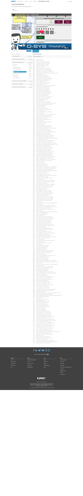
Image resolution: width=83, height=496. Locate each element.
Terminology (15, 64)
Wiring (15, 65)
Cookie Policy (62, 365)
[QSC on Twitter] (39, 350)
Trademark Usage (62, 370)
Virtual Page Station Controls (18, 68)
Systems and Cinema (30, 363)
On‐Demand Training (20, 1)
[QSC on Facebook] (33, 350)
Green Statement (62, 374)
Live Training (26, 1)
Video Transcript (35, 51)
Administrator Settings (17, 67)
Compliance (62, 368)
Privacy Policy (62, 363)
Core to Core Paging (17, 77)
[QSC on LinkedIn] (36, 350)
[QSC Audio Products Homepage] (41, 378)
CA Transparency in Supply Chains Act (66, 367)
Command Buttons (16, 71)
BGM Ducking (16, 76)
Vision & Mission (13, 363)
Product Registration (46, 365)
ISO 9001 (61, 372)
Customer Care (46, 361)
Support (45, 359)
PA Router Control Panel (17, 73)
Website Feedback (30, 367)
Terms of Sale (62, 361)
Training (45, 367)
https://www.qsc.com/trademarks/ (49, 387)
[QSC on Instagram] (46, 350)
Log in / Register (70, 1)
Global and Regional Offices (31, 359)
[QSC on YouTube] (43, 350)
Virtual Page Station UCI (17, 70)
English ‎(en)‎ (34, 1)
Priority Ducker (16, 74)
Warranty (45, 363)
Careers (12, 359)
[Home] (13, 1)
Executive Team (13, 365)
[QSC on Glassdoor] (49, 350)
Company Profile (13, 361)
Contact (31, 1)
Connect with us (29, 365)
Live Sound (28, 361)
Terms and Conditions (63, 359)
